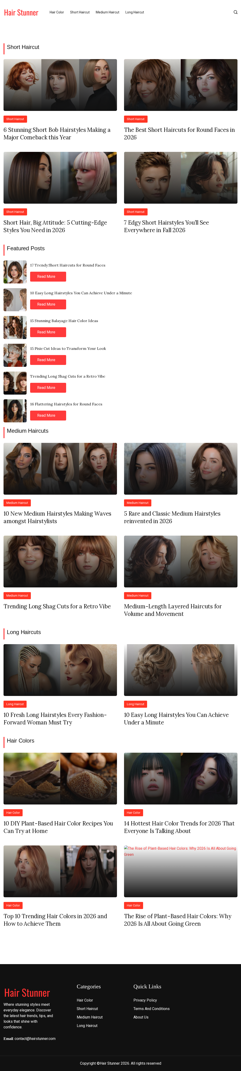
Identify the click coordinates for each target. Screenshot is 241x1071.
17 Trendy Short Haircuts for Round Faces (67, 265)
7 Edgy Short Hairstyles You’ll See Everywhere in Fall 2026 (166, 226)
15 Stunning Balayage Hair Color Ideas (64, 320)
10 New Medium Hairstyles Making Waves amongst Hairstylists (57, 517)
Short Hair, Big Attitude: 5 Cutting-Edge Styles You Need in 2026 (55, 226)
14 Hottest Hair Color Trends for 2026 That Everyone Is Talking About (179, 827)
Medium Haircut (107, 12)
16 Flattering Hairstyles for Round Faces (66, 404)
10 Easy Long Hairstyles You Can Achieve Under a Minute (81, 293)
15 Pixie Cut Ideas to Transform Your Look (68, 348)
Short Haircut (80, 12)
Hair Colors (20, 740)
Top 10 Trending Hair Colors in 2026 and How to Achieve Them (55, 920)
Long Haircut (134, 12)
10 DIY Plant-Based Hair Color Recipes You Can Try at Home (58, 827)
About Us (141, 1017)
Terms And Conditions (151, 1008)
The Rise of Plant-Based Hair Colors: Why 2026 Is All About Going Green (177, 920)
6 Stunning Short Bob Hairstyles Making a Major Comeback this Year (57, 133)
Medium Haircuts (27, 431)
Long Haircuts (24, 632)
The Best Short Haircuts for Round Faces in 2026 (179, 133)
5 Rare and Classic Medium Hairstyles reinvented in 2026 (172, 517)
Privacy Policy (145, 1000)
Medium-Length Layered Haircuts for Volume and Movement (173, 610)
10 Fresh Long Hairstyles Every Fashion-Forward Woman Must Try (55, 718)
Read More (46, 276)
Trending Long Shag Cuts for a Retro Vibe (67, 376)
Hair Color (57, 12)
